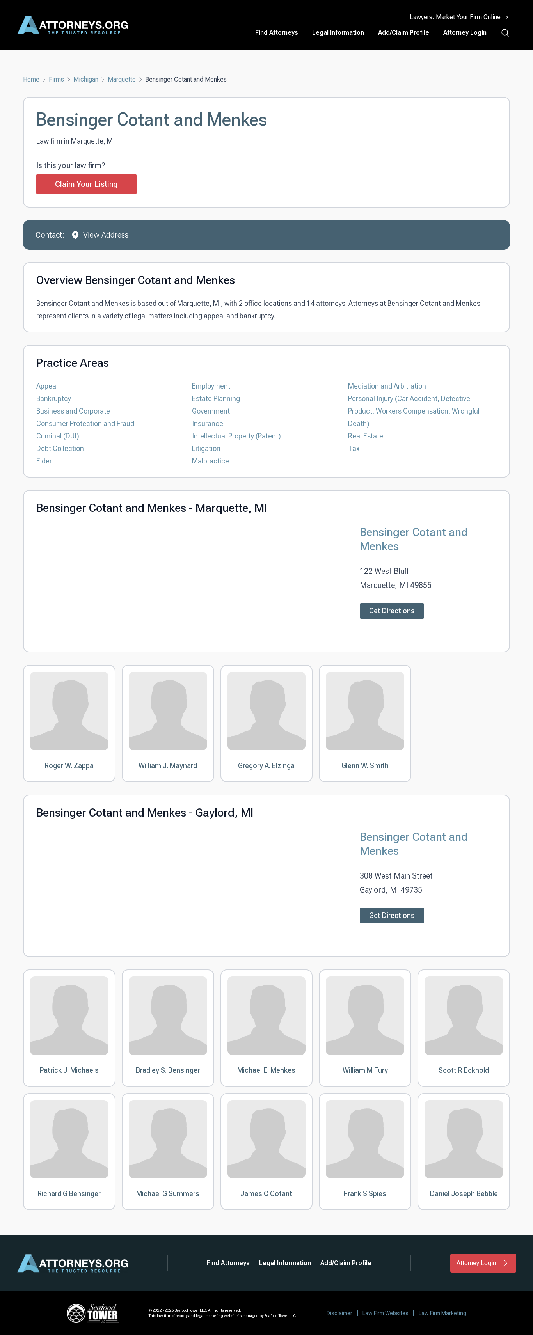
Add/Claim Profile (403, 32)
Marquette (122, 79)
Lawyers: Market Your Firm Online (455, 17)
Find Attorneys (276, 32)
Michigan (85, 79)
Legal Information (338, 32)
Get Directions (392, 611)
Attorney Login (465, 32)
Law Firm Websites (385, 1313)
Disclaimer (339, 1313)
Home (31, 79)
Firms (56, 79)
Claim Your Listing (86, 184)
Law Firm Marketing (442, 1313)
